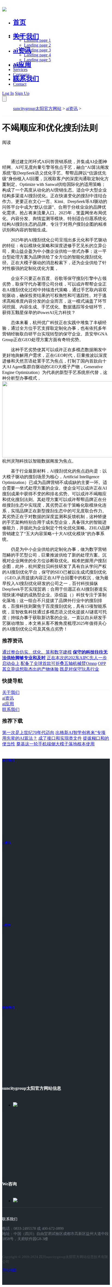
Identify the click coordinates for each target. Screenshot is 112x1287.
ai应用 (6, 925)
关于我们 (26, 36)
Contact (19, 84)
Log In (8, 93)
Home (18, 35)
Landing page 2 (37, 45)
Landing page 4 (37, 55)
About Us (21, 64)
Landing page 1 (37, 40)
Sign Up (22, 93)
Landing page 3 (37, 50)
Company (21, 74)
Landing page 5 (37, 59)
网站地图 (9, 1270)
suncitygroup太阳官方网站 (37, 108)
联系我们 (26, 78)
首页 (19, 22)
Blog (17, 79)
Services (20, 69)
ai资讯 (22, 50)
